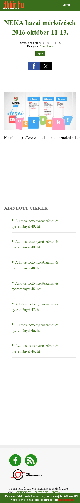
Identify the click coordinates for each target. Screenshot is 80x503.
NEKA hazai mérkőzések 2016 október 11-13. (40, 27)
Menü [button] (67, 5)
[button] (34, 66)
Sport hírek (46, 46)
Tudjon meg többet (46, 499)
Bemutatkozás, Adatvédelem (31, 492)
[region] (40, 81)
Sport (40, 53)
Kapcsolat (55, 492)
